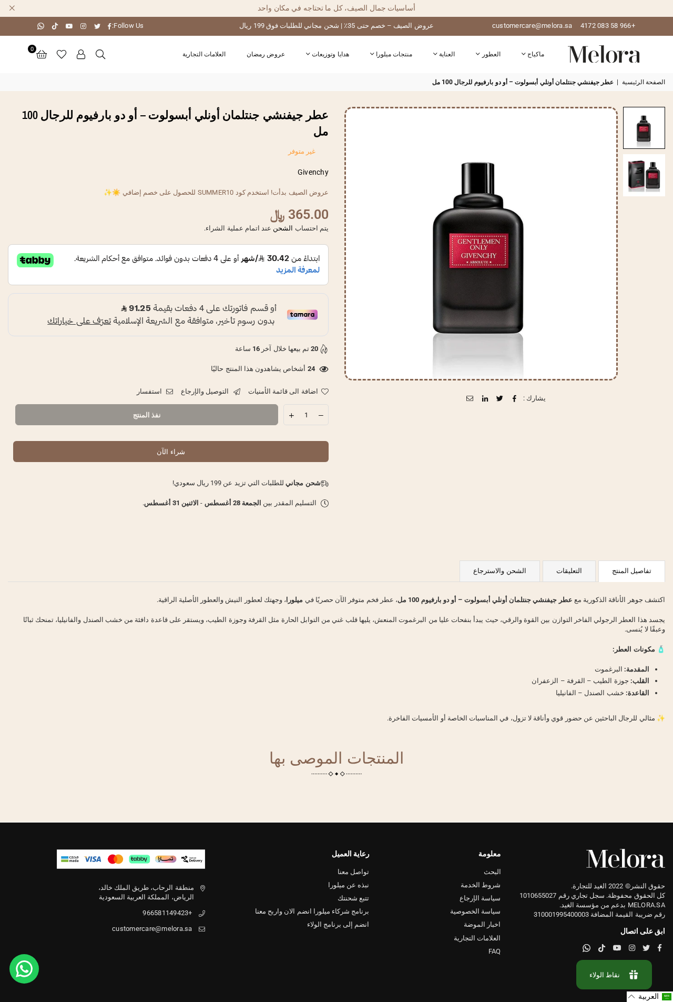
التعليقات (569, 570)
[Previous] (603, 243)
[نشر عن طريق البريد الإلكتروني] (470, 398)
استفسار (150, 391)
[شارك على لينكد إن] (485, 398)
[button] (42, 54)
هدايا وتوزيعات (330, 54)
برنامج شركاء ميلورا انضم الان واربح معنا (312, 911)
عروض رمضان (266, 54)
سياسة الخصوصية (475, 911)
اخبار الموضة (482, 924)
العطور (491, 54)
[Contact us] (24, 969)
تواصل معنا (353, 872)
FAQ (494, 951)
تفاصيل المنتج (631, 570)
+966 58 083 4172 (607, 25)
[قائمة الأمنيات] (62, 54)
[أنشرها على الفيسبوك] (515, 398)
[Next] (359, 243)
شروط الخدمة (481, 885)
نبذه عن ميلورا (349, 885)
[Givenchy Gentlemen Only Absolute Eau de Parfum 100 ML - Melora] (644, 127)
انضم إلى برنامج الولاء (338, 924)
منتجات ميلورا (394, 54)
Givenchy (313, 172)
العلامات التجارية (204, 54)
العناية (447, 54)
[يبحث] (100, 54)
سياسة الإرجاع (480, 898)
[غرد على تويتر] (500, 398)
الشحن (283, 228)
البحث (492, 872)
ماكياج (535, 54)
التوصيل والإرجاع (206, 391)
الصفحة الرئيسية (643, 82)
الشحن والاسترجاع (499, 570)
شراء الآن (171, 452)
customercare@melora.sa (532, 25)
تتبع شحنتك (353, 898)
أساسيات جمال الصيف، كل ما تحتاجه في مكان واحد (336, 8)
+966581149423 (167, 913)
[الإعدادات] (81, 54)
